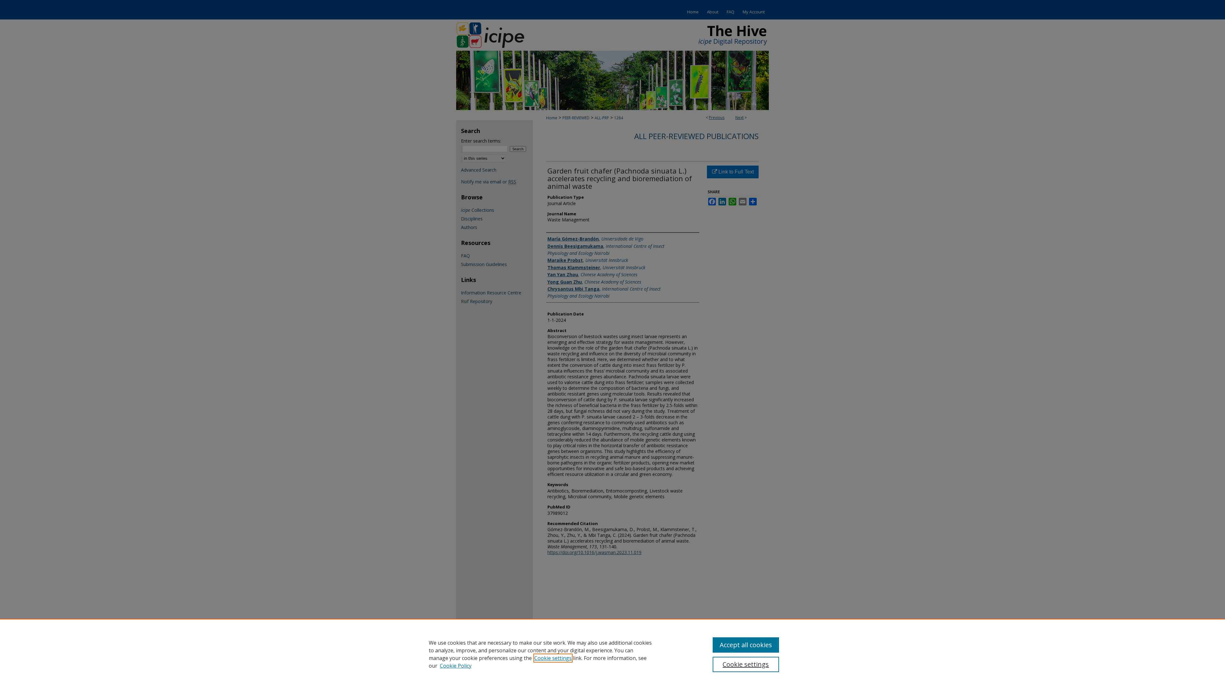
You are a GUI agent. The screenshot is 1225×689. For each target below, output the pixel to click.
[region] (612, 654)
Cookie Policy (455, 665)
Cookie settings (553, 658)
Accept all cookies (746, 645)
